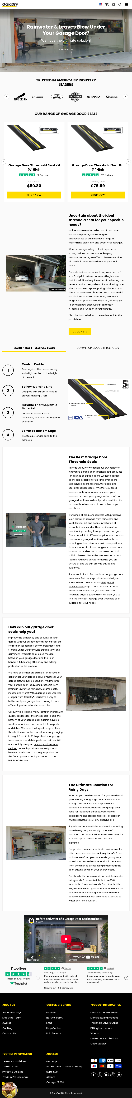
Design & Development (104, 1012)
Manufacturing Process (104, 1017)
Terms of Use (10, 1066)
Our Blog (7, 1028)
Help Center (53, 1028)
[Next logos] (125, 96)
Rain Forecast (54, 1033)
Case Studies (98, 1043)
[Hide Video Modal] (3, 1083)
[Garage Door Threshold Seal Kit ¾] (98, 141)
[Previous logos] (6, 96)
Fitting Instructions (101, 1028)
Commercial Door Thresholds (98, 348)
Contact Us (9, 1033)
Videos (94, 1033)
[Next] (128, 161)
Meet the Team (11, 1017)
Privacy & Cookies (13, 1071)
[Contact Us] (107, 4)
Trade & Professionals (15, 1077)
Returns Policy (54, 1017)
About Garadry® (11, 1012)
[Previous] (3, 161)
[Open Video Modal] (10, 1090)
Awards (6, 1022)
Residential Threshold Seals (34, 348)
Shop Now (66, 49)
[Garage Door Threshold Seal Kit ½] (34, 141)
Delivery (51, 1012)
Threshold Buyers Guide (104, 1022)
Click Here (80, 331)
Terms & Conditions (14, 1061)
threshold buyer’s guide (82, 594)
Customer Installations (104, 1038)
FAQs (49, 1022)
